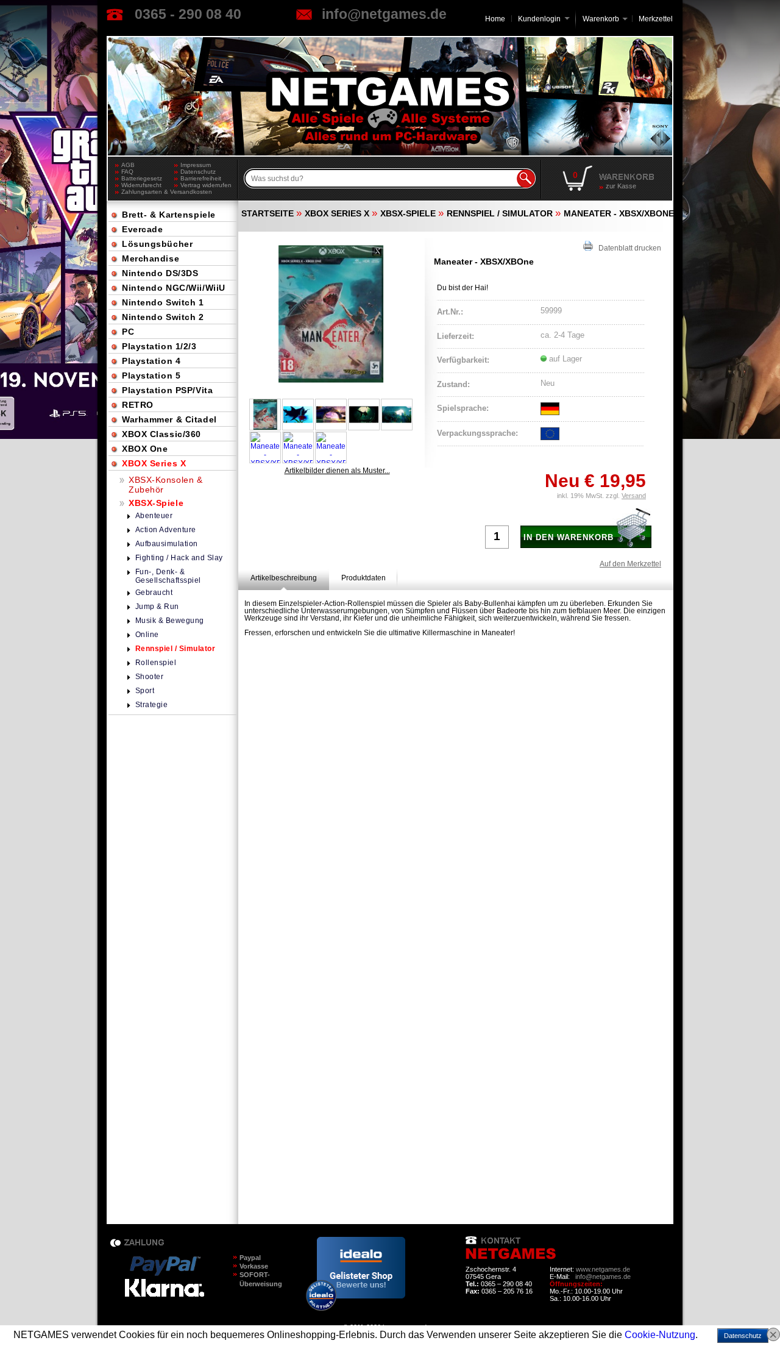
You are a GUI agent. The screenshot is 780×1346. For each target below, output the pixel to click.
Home (495, 19)
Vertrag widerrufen (206, 185)
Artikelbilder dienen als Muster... (337, 470)
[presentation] (283, 578)
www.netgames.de (603, 1269)
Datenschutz (198, 171)
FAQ (127, 171)
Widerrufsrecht (141, 185)
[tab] (283, 578)
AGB (128, 165)
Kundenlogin (544, 19)
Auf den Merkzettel (630, 564)
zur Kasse (621, 186)
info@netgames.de (384, 14)
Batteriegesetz (141, 178)
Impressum (195, 165)
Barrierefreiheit (200, 178)
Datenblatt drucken (627, 248)
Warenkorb (601, 18)
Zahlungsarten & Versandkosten (147, 191)
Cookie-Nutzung (660, 1335)
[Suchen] (526, 178)
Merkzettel (656, 19)
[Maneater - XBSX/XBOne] (331, 314)
